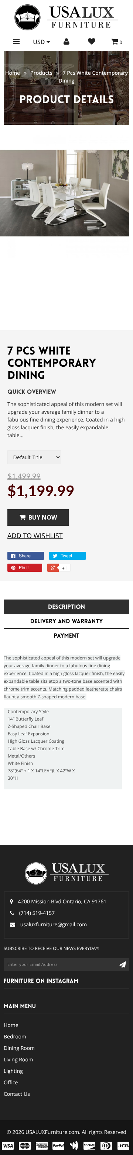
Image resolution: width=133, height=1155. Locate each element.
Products (41, 73)
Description (66, 607)
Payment (66, 636)
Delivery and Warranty (66, 621)
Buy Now (42, 517)
